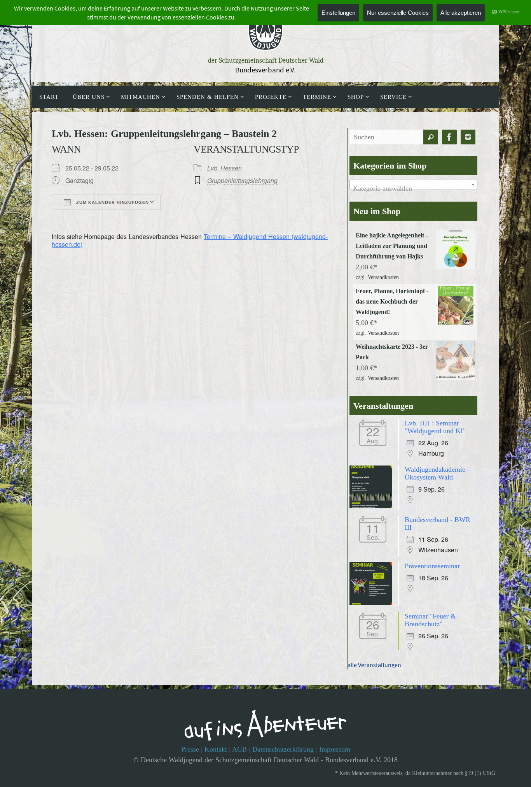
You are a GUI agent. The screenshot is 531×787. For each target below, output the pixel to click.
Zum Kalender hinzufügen (112, 202)
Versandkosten (383, 277)
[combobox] (413, 184)
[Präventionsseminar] (372, 602)
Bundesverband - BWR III (437, 523)
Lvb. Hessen (224, 167)
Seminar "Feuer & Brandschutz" (430, 620)
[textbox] (413, 188)
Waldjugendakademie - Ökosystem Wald (437, 473)
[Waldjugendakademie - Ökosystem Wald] (372, 506)
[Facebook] (449, 137)
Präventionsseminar (432, 566)
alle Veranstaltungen (374, 665)
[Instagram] (468, 137)
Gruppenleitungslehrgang (242, 180)
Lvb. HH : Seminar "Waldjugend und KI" (435, 427)
